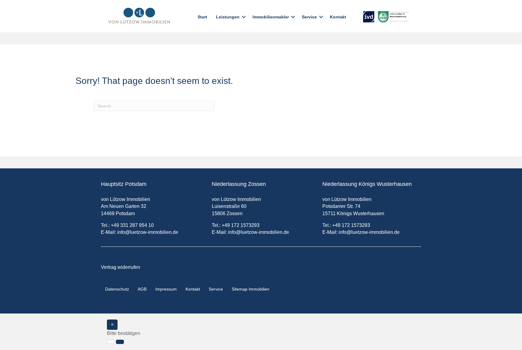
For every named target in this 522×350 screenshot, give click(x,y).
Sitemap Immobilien (250, 289)
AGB (142, 289)
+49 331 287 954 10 (132, 225)
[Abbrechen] (111, 342)
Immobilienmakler (271, 16)
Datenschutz (117, 289)
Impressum (166, 289)
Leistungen (228, 16)
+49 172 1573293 (240, 225)
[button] (244, 17)
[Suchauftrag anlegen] (120, 342)
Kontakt (338, 16)
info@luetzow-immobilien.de (147, 232)
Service (309, 16)
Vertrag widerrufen (120, 267)
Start (202, 16)
